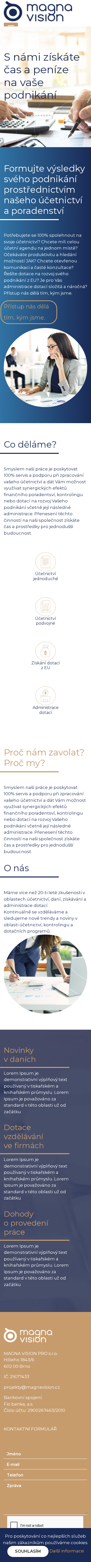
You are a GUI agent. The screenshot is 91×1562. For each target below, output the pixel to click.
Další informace (67, 1550)
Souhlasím (28, 1551)
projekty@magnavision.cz (32, 1387)
